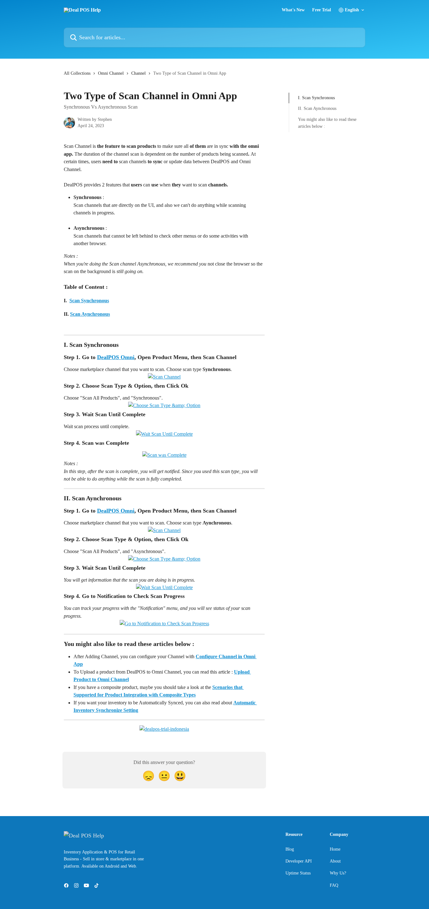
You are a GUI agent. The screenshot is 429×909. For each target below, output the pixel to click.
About (335, 861)
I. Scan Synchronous (316, 97)
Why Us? (338, 873)
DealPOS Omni (115, 357)
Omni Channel (111, 73)
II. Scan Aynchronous (317, 108)
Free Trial (321, 10)
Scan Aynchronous (90, 314)
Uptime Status (298, 873)
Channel (138, 73)
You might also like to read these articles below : (327, 123)
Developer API (298, 861)
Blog (289, 849)
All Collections (77, 73)
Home (335, 849)
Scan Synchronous (89, 300)
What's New (293, 10)
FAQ (334, 885)
